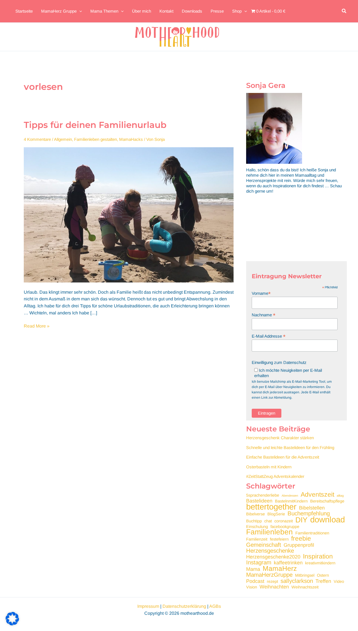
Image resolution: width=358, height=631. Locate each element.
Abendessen (290, 495)
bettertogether (271, 506)
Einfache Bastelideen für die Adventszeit (282, 457)
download (327, 519)
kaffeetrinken (288, 562)
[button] (344, 11)
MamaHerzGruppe (269, 574)
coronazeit (283, 521)
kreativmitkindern (320, 563)
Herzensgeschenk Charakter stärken (280, 437)
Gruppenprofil (299, 545)
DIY (301, 520)
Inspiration (318, 556)
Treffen (323, 581)
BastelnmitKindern (291, 501)
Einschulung (257, 526)
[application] (79, 11)
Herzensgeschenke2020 (273, 557)
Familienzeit (256, 539)
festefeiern (279, 539)
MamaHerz (280, 568)
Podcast (255, 581)
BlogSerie (276, 514)
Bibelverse (255, 514)
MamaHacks (131, 139)
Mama (253, 569)
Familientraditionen (312, 533)
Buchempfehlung (309, 513)
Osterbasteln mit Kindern (268, 466)
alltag (340, 495)
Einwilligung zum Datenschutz (279, 362)
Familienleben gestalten (95, 139)
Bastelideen (259, 501)
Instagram (258, 562)
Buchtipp (254, 521)
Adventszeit (317, 494)
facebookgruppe (284, 526)
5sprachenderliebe (262, 495)
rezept (272, 581)
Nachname (263, 314)
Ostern (323, 575)
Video (339, 581)
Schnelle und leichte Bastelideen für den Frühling (290, 447)
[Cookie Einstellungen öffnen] (12, 623)
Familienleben (269, 532)
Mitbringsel (304, 575)
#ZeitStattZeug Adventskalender (275, 476)
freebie (301, 538)
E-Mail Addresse (269, 336)
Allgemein (63, 139)
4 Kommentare (37, 139)
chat (268, 521)
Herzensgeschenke (270, 550)
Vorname (261, 293)
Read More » (37, 326)
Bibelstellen (312, 508)
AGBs (215, 606)
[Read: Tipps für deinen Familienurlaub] (129, 214)
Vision (251, 587)
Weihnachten (274, 587)
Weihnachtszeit (305, 587)
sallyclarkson (297, 580)
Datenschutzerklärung (184, 606)
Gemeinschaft (263, 544)
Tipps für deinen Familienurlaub (95, 125)
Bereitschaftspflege (327, 501)
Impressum (148, 606)
